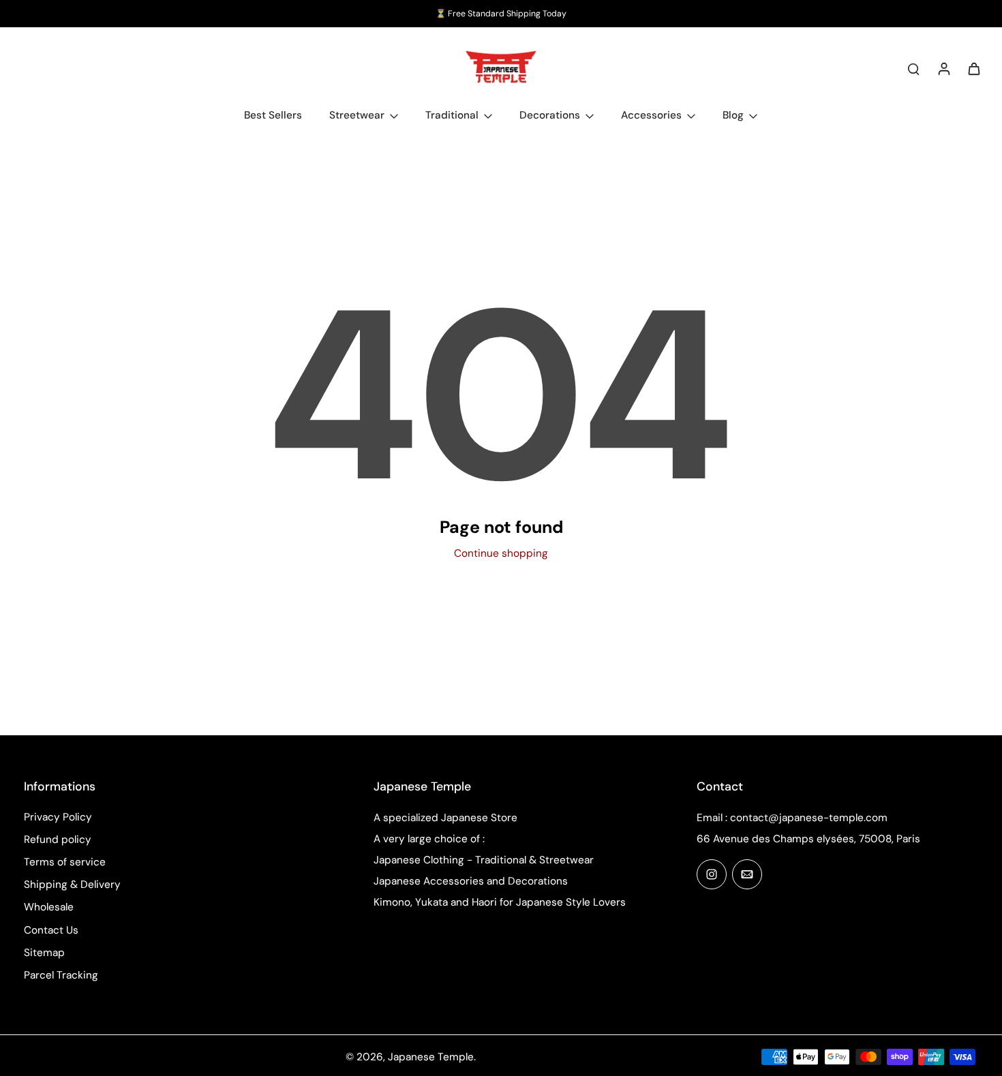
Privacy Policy (58, 817)
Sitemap (44, 952)
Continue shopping (501, 553)
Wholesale (49, 907)
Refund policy (57, 839)
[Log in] (943, 68)
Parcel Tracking (61, 975)
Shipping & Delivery (72, 884)
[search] (913, 68)
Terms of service (65, 862)
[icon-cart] (973, 68)
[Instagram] (712, 874)
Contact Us (51, 930)
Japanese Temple (431, 1057)
